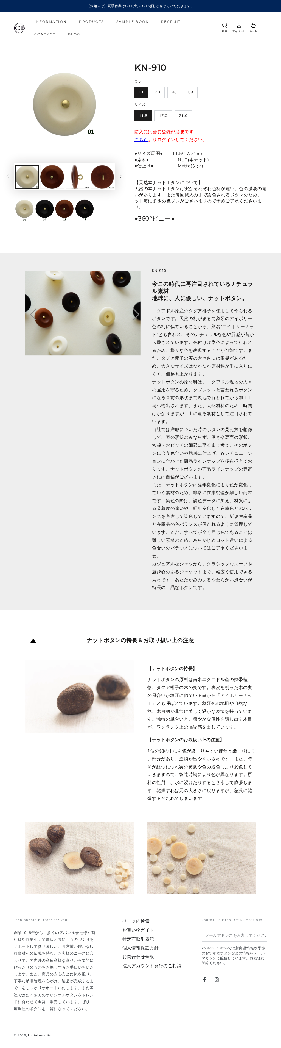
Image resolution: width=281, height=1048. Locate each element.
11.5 (143, 115)
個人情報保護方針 (140, 948)
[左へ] (8, 177)
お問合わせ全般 (138, 957)
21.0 (183, 115)
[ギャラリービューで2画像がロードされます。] (52, 177)
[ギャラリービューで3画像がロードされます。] (77, 177)
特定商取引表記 (138, 939)
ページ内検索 (136, 921)
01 (141, 92)
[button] (225, 29)
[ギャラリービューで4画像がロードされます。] (102, 177)
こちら (141, 140)
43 (157, 92)
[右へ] (121, 177)
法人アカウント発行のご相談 (152, 966)
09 (190, 92)
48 (174, 92)
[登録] (264, 935)
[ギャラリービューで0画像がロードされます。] (27, 177)
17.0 (163, 115)
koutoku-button (41, 1035)
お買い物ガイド (138, 930)
